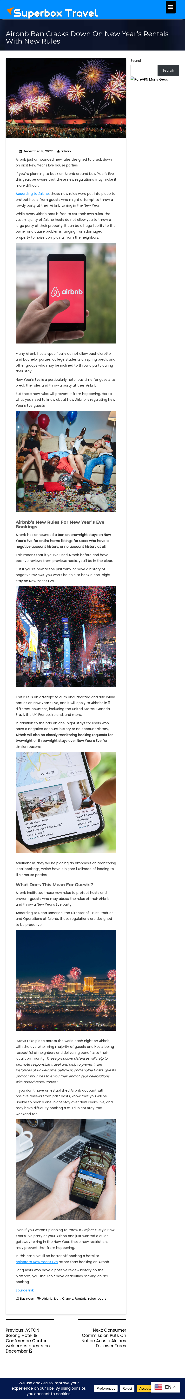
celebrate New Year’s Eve (37, 1261)
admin (66, 151)
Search (136, 60)
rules (92, 1298)
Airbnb (47, 1298)
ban (57, 1298)
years (102, 1298)
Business (27, 1298)
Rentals (80, 1298)
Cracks (67, 1298)
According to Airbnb (32, 193)
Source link (25, 1290)
